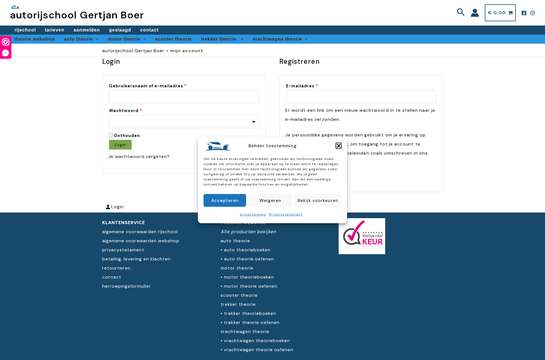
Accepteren (225, 200)
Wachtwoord (133, 110)
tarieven (54, 30)
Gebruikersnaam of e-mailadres (156, 86)
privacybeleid (253, 214)
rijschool (25, 30)
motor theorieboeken (249, 277)
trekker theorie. (219, 39)
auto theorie (78, 39)
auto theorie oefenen (249, 259)
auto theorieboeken (247, 250)
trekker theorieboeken (250, 313)
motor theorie (124, 39)
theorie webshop (34, 39)
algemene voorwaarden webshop (140, 241)
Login (120, 144)
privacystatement (123, 250)
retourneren (116, 268)
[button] (338, 146)
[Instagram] (532, 13)
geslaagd (120, 30)
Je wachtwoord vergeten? (139, 156)
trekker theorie (238, 304)
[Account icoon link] (475, 13)
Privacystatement (285, 214)
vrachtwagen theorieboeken (257, 341)
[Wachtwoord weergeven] (254, 121)
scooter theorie (173, 39)
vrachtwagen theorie (277, 39)
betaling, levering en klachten (136, 259)
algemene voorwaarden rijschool (140, 232)
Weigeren (270, 200)
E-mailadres (310, 86)
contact (149, 30)
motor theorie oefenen (250, 286)
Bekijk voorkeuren (317, 200)
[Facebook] (524, 13)
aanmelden (87, 30)
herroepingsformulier (126, 286)
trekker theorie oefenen (252, 322)
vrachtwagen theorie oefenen (258, 350)
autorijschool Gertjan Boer (77, 15)
